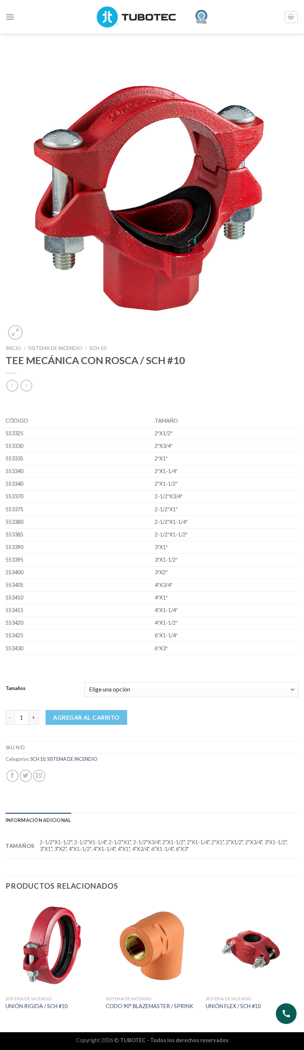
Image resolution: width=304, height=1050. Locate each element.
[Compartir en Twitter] (26, 776)
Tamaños (16, 688)
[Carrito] (291, 17)
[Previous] (5, 965)
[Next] (298, 965)
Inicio (13, 348)
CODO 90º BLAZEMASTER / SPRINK (149, 1006)
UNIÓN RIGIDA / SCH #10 (36, 1006)
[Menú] (10, 17)
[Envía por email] (39, 776)
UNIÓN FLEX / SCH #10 (233, 1006)
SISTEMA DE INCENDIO (55, 348)
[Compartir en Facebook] (12, 776)
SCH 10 (97, 348)
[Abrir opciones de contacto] (286, 1013)
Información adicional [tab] (38, 820)
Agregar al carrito (86, 717)
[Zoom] (15, 332)
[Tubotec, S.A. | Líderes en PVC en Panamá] (152, 17)
